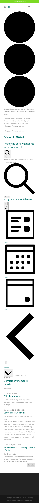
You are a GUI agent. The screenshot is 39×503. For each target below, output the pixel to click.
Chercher (7, 197)
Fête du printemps (12, 396)
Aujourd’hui (7, 367)
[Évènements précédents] (20, 360)
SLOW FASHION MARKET (15, 412)
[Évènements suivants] (6, 362)
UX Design (18, 498)
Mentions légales (11, 500)
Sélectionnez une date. (19, 375)
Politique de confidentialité (24, 500)
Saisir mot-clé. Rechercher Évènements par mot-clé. (19, 159)
